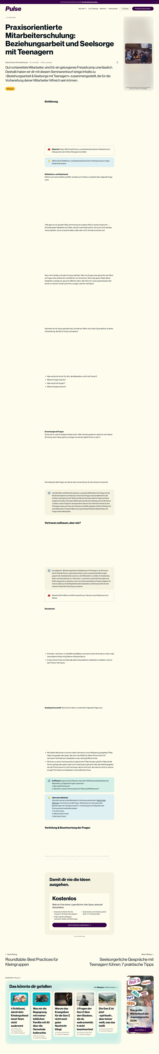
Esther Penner (10, 62)
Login (84, 936)
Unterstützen (113, 9)
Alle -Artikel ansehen (105, 987)
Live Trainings (93, 9)
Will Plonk (35, 1036)
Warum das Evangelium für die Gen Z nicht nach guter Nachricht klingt (62, 1019)
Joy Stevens (58, 1032)
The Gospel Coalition (17, 1031)
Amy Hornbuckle (15, 1029)
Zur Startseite (11, 17)
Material (102, 9)
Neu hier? (82, 9)
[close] (157, 2)
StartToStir (66, 1032)
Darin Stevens (81, 1032)
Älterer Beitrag (146, 954)
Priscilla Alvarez (22, 62)
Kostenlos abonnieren (143, 9)
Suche (126, 9)
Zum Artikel (139, 1030)
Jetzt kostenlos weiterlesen (78, 925)
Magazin (22, 1033)
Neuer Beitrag (12, 954)
